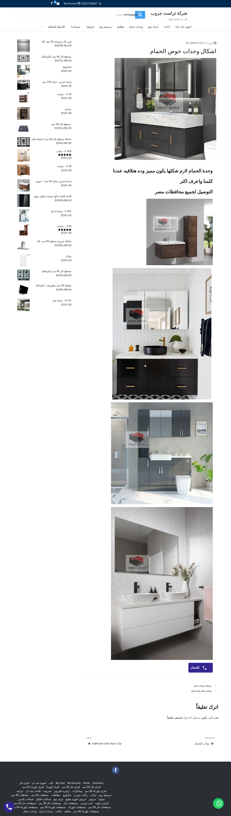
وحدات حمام (136, 26)
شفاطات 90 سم (20, 795)
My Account (70, 3)
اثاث (167, 26)
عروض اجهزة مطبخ (76, 799)
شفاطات (55, 795)
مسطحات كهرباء (77, 807)
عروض (91, 26)
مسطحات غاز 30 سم (50, 803)
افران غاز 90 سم (71, 786)
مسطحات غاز (71, 803)
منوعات (75, 26)
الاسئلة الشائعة (56, 26)
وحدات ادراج (46, 811)
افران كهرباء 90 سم (95, 791)
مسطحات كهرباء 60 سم (25, 807)
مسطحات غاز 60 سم (25, 803)
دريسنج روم (105, 26)
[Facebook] (51, 3)
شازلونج (67, 795)
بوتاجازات (77, 791)
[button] (218, 803)
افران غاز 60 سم (91, 786)
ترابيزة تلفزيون (62, 791)
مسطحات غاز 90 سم (99, 807)
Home (86, 782)
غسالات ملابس (26, 799)
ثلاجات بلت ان (33, 791)
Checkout (97, 782)
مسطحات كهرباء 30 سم (53, 807)
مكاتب (58, 811)
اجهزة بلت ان (183, 26)
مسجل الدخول (192, 717)
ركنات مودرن (81, 795)
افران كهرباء (52, 786)
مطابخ (120, 26)
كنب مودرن (86, 803)
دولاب (93, 795)
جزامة (20, 791)
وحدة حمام (195, 691)
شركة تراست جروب (169, 13)
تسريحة (47, 791)
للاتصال (195, 667)
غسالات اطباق (43, 799)
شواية (102, 799)
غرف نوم (153, 26)
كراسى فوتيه (102, 803)
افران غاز (24, 782)
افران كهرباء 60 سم (33, 786)
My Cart (60, 782)
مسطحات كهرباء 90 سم (86, 811)
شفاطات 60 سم (40, 795)
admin (194, 43)
